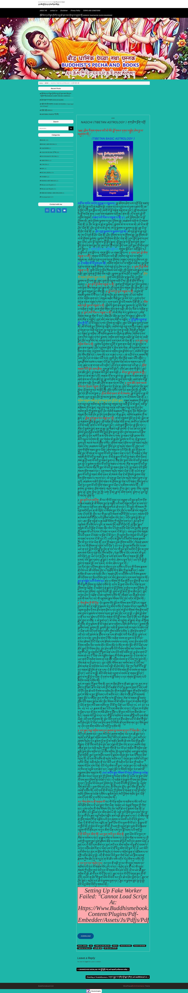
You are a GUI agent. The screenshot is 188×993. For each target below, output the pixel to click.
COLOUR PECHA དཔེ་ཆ (48, 152)
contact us (53, 10)
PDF (42, 168)
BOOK (46, 83)
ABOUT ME (43, 10)
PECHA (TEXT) (46, 172)
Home (41, 83)
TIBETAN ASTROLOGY (84, 948)
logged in (87, 961)
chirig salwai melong (102, 945)
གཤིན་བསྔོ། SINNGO (46, 110)
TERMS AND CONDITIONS (91, 10)
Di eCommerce (138, 986)
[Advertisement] (113, 99)
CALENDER (45, 148)
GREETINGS (45, 160)
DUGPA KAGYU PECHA (48, 156)
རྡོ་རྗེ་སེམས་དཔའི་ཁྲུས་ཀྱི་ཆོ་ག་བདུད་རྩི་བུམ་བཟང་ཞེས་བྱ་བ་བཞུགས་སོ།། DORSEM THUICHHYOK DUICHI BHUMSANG (76, 15)
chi (91, 945)
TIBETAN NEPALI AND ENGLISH (51, 193)
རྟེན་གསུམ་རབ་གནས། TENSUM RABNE (52, 100)
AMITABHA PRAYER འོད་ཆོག (49, 114)
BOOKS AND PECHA (48, 144)
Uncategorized (45, 197)
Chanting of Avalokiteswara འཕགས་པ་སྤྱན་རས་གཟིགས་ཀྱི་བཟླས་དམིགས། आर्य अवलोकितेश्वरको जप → (118, 977)
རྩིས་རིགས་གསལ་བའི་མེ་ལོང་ (111, 948)
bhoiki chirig (82, 945)
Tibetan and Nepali (47, 189)
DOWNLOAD (85, 936)
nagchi (115, 945)
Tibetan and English (47, 185)
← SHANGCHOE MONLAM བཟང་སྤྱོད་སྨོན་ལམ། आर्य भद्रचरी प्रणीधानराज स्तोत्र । (103, 969)
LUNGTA (44, 164)
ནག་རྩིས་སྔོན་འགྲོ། (98, 948)
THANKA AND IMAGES (48, 180)
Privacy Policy (75, 10)
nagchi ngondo (126, 945)
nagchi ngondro (139, 945)
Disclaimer (64, 10)
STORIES (44, 176)
